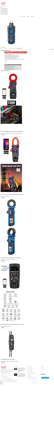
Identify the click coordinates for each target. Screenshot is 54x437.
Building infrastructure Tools (31, 373)
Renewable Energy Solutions (32, 378)
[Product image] (11, 114)
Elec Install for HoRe (12, 259)
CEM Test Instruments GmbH (8, 379)
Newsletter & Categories (45, 377)
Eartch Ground (11, 133)
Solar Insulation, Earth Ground (18, 133)
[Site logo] (3, 3)
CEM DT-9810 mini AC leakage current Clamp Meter (11, 257)
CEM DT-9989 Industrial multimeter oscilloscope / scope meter (12, 324)
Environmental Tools (30, 372)
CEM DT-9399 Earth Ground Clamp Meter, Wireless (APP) (12, 131)
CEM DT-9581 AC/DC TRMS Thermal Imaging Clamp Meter (12, 194)
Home (1, 48)
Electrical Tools (5, 48)
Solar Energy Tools (30, 369)
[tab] (8, 52)
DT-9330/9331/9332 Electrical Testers (8, 359)
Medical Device (30, 376)
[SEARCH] (52, 6)
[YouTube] (44, 374)
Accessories (29, 375)
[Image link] (4, 367)
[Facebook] (41, 374)
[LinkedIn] (42, 374)
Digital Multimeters (7, 326)
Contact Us (42, 369)
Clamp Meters (7, 133)
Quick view (2, 130)
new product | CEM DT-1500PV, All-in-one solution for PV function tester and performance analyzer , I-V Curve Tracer (22, 370)
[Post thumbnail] (15, 370)
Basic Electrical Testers (12, 48)
